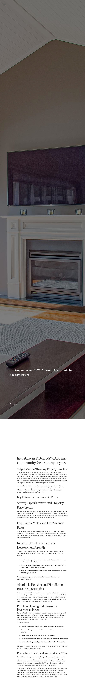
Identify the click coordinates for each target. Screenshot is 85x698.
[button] (5, 5)
